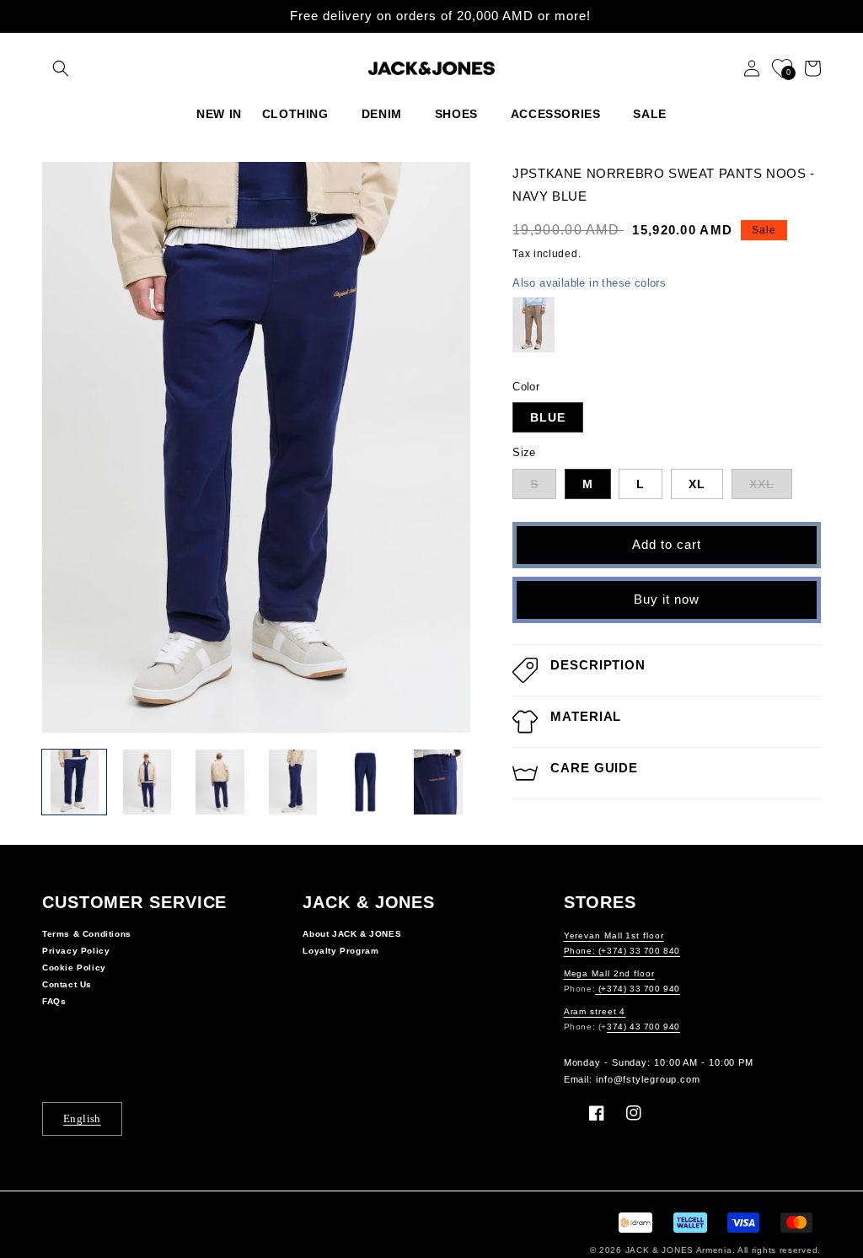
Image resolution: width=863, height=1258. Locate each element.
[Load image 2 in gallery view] (147, 782)
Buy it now (667, 599)
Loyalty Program (340, 950)
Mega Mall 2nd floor (609, 973)
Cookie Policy (74, 967)
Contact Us (67, 984)
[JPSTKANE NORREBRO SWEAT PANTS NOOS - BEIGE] (533, 324)
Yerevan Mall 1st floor (614, 935)
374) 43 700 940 (643, 1026)
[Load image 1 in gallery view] (74, 782)
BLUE (548, 417)
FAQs (54, 1001)
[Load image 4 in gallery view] (292, 782)
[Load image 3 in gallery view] (220, 782)
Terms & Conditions (86, 933)
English (82, 1118)
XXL (762, 484)
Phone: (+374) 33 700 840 (622, 950)
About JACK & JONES (352, 933)
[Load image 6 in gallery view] (438, 782)
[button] (60, 68)
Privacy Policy (76, 950)
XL (697, 484)
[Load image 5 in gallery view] (365, 782)
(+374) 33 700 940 (637, 988)
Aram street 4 (595, 1011)
